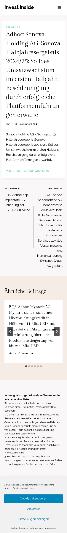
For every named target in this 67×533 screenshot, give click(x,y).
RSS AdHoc (13, 27)
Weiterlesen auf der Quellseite (27, 171)
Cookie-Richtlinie (19, 528)
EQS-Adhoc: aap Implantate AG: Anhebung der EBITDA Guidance (17, 199)
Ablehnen (33, 508)
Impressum (50, 528)
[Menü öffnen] (59, 7)
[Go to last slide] (10, 331)
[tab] (26, 366)
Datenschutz (36, 528)
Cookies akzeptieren (33, 498)
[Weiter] (57, 331)
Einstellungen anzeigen (33, 519)
